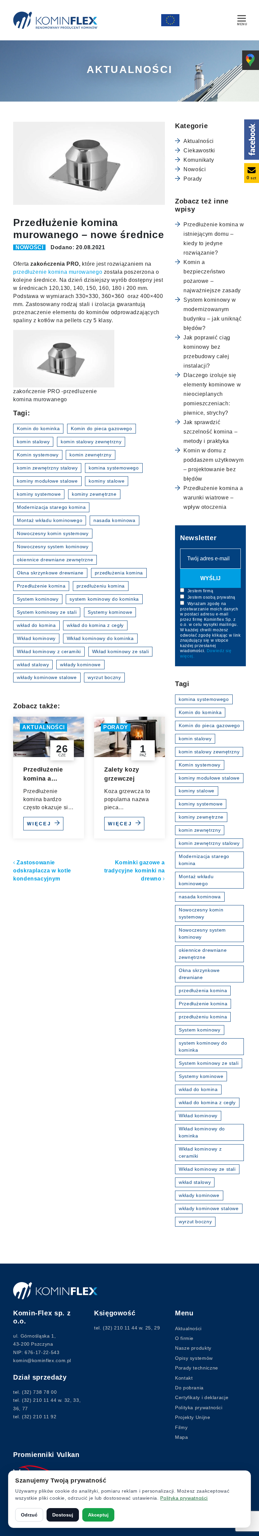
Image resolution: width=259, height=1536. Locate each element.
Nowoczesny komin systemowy (53, 533)
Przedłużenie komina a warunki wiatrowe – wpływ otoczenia (43, 774)
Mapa (181, 1437)
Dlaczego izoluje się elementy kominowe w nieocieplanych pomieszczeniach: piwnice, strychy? (212, 394)
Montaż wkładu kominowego (49, 520)
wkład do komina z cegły (95, 625)
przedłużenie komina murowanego (57, 272)
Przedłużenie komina (41, 586)
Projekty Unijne (192, 1417)
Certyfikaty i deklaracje (201, 1397)
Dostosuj (62, 1515)
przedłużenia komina (119, 572)
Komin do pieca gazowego (101, 428)
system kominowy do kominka (104, 599)
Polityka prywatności (199, 1407)
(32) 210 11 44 (39, 1400)
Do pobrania (189, 1387)
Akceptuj (98, 1515)
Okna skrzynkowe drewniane (50, 572)
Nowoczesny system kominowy (53, 546)
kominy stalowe (106, 481)
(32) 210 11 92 (39, 1416)
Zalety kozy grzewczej (121, 774)
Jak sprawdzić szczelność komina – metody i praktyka (210, 431)
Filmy (181, 1427)
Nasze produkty (193, 1348)
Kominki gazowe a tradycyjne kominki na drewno (134, 871)
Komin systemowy (38, 454)
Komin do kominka (38, 428)
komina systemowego (114, 468)
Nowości (29, 247)
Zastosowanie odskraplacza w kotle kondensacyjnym (42, 871)
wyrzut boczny (104, 677)
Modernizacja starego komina (51, 507)
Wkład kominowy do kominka (100, 638)
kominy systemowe (39, 494)
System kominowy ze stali (47, 612)
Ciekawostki (199, 150)
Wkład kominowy (36, 638)
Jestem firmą (199, 591)
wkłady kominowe (80, 664)
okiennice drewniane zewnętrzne (55, 559)
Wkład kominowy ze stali (120, 651)
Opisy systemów (194, 1358)
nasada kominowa (114, 520)
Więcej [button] (40, 823)
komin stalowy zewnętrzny (91, 441)
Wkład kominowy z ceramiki (49, 651)
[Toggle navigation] (241, 19)
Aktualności (43, 727)
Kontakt (184, 1378)
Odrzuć (29, 1515)
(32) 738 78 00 (39, 1392)
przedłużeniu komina (101, 586)
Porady (115, 727)
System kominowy (38, 599)
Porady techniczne (196, 1368)
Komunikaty (198, 160)
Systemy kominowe (110, 612)
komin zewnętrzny (90, 454)
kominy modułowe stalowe (47, 481)
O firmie (184, 1338)
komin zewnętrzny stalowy (47, 468)
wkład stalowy (33, 664)
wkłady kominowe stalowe (47, 677)
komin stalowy (33, 441)
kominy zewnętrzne (94, 494)
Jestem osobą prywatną (210, 597)
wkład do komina (36, 625)
